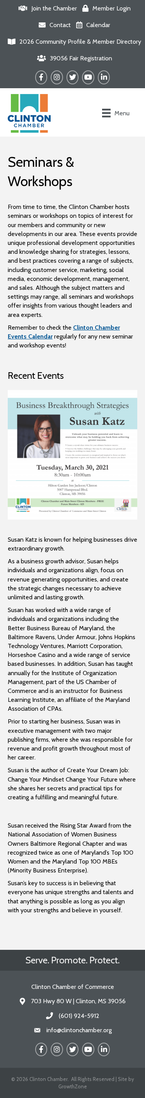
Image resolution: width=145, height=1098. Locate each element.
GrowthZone (72, 1086)
